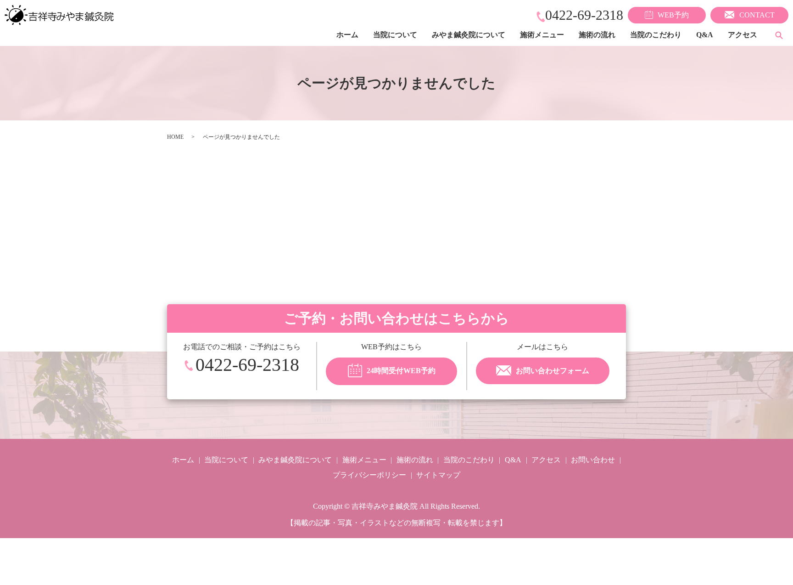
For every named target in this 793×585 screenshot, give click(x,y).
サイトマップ (438, 475)
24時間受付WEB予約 (401, 371)
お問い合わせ (593, 460)
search (779, 35)
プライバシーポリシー (369, 475)
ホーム (347, 35)
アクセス (742, 35)
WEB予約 (673, 15)
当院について (395, 35)
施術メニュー (542, 35)
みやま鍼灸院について (468, 35)
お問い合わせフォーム (552, 371)
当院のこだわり (655, 35)
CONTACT (757, 15)
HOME (175, 137)
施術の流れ (597, 35)
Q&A (704, 35)
